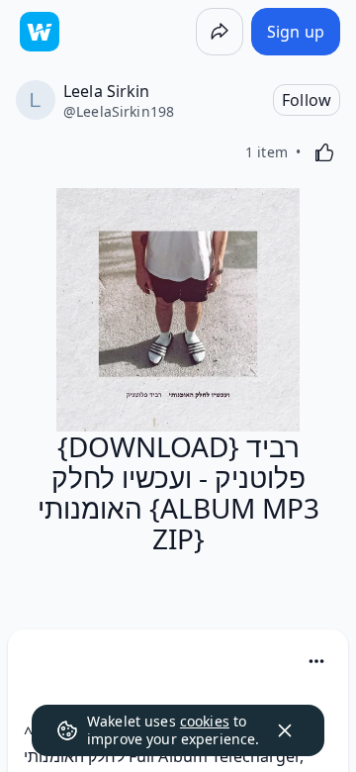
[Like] (324, 152)
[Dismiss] (285, 730)
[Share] (219, 31)
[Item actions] (316, 661)
